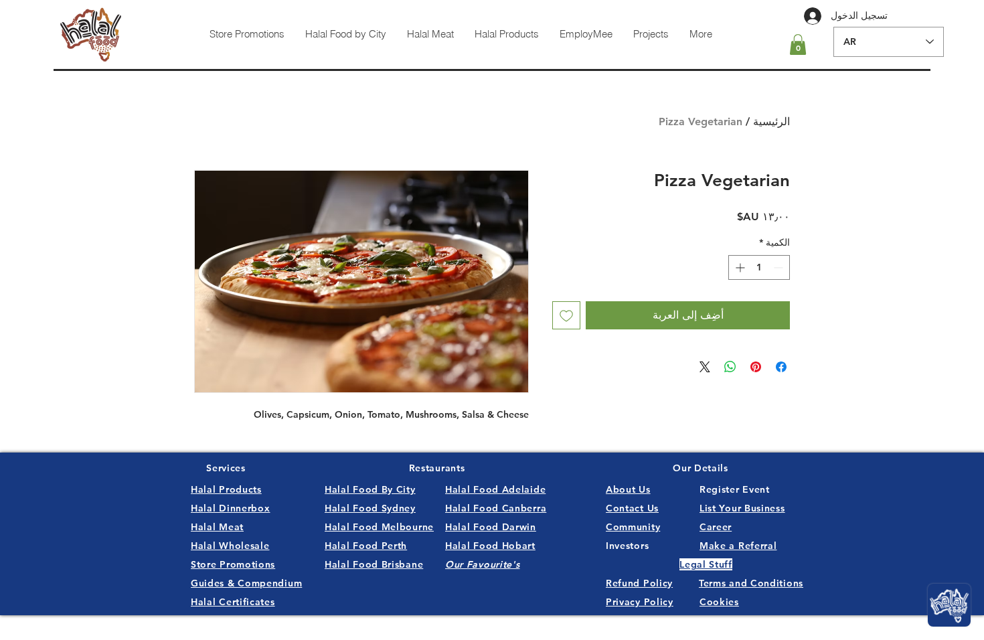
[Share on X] (705, 367)
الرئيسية (771, 121)
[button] (798, 44)
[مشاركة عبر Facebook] (781, 367)
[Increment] (738, 267)
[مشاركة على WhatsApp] (730, 367)
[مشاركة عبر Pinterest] (756, 367)
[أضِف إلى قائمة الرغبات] (566, 315)
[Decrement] (779, 267)
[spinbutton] (759, 267)
